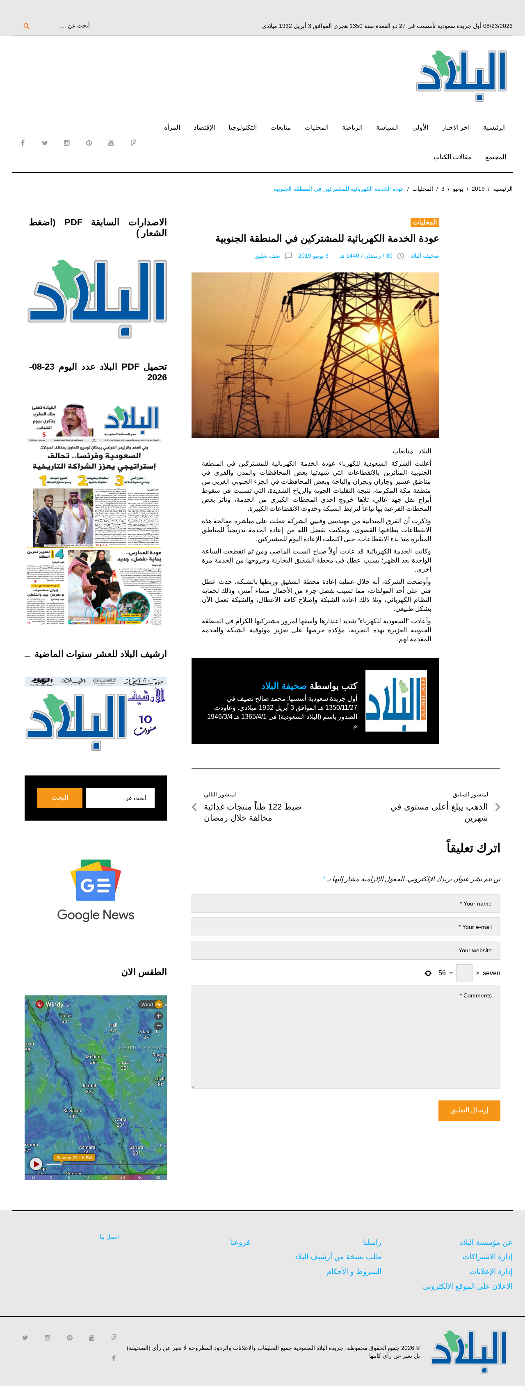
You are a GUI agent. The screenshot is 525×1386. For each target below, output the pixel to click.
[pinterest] (89, 143)
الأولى (420, 127)
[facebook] (22, 143)
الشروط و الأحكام (354, 1271)
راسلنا (372, 1242)
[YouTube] (111, 143)
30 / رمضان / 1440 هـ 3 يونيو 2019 (345, 255)
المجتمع (495, 156)
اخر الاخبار (456, 127)
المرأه (172, 127)
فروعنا (240, 1242)
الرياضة (352, 127)
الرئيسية (494, 127)
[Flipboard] (133, 143)
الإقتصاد (204, 127)
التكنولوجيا (242, 127)
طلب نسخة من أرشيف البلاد (337, 1257)
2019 (478, 188)
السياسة (387, 127)
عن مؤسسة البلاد (486, 1242)
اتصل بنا (109, 1236)
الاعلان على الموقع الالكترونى (468, 1286)
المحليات (317, 127)
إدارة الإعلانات (491, 1271)
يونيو (458, 188)
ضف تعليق (267, 255)
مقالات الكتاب (453, 156)
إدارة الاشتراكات (488, 1257)
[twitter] (44, 143)
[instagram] (67, 143)
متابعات (280, 127)
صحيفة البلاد (425, 255)
